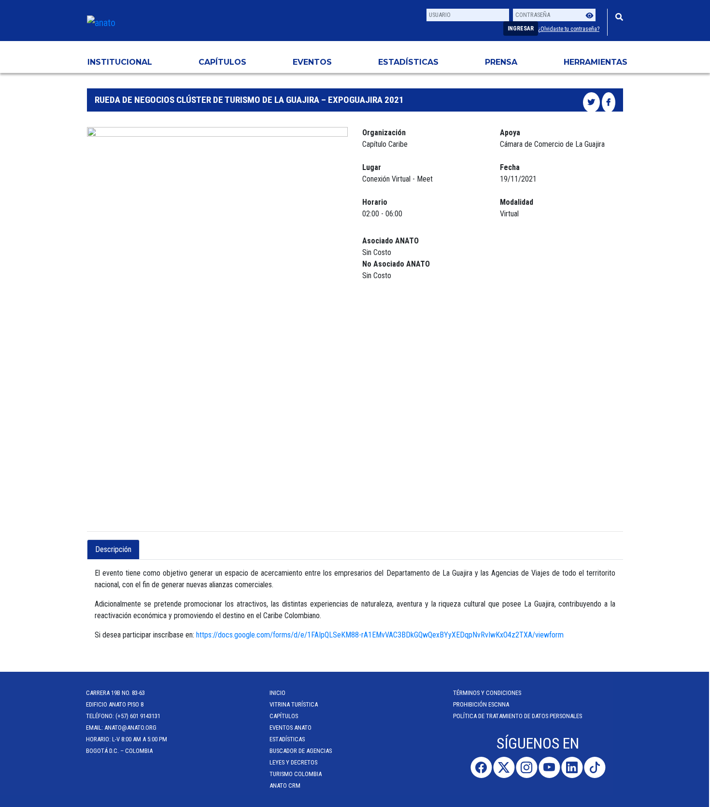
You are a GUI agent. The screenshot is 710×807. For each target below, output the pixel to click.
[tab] (148, 543)
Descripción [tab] (113, 549)
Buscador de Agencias (301, 750)
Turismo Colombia (296, 774)
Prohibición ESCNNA (482, 704)
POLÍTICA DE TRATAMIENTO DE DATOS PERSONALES (518, 716)
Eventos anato (291, 727)
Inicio (278, 692)
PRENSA (501, 62)
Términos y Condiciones (488, 692)
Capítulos (222, 62)
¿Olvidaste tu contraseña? (568, 29)
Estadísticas (408, 62)
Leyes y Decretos (294, 762)
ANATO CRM (285, 785)
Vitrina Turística (294, 704)
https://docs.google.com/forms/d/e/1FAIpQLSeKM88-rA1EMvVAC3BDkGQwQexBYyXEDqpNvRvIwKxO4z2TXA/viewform (380, 634)
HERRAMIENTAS (595, 62)
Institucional (119, 62)
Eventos (312, 62)
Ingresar (521, 28)
